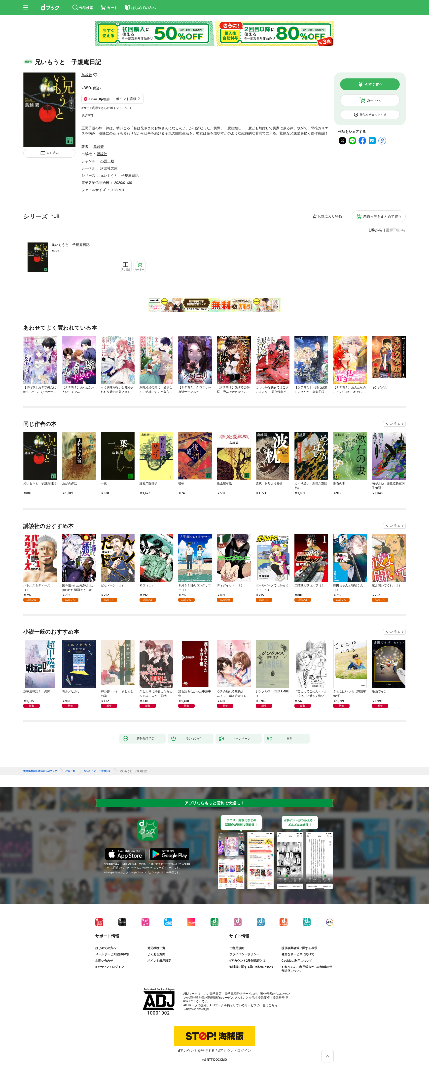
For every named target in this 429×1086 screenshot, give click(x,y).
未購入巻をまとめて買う (382, 216)
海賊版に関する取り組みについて (251, 967)
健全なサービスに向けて (298, 954)
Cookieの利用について (297, 960)
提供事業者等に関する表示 (299, 948)
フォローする (95, 74)
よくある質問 (156, 954)
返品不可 (87, 115)
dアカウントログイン (109, 967)
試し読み (53, 153)
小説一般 (107, 161)
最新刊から (396, 230)
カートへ (374, 100)
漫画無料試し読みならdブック (40, 771)
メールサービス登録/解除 (112, 954)
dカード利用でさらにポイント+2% (104, 108)
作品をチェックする (373, 114)
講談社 (102, 154)
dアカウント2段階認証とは (247, 960)
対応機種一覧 (156, 948)
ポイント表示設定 (159, 960)
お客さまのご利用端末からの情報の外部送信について (307, 969)
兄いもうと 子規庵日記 (70, 245)
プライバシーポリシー (244, 954)
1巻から (376, 230)
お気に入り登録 (330, 216)
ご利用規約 (236, 948)
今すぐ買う (373, 84)
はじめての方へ (105, 948)
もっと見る (392, 424)
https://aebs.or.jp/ (197, 1009)
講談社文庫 (109, 168)
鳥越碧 (86, 75)
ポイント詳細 (126, 99)
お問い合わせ (104, 960)
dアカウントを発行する (196, 1050)
